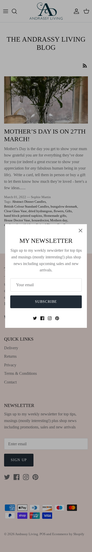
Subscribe (46, 302)
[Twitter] (35, 318)
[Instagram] (50, 318)
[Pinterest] (57, 318)
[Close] (80, 230)
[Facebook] (42, 318)
